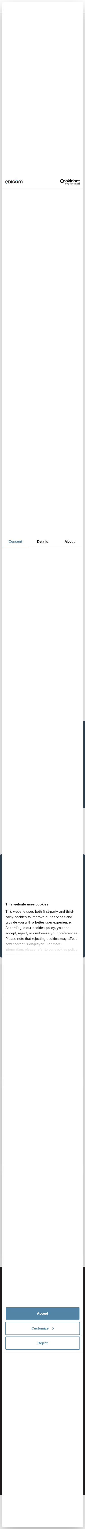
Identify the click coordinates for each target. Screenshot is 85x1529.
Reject (43, 1343)
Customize (40, 1328)
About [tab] (70, 541)
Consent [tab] (15, 541)
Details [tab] (42, 541)
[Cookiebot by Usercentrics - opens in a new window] (60, 182)
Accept (42, 1313)
